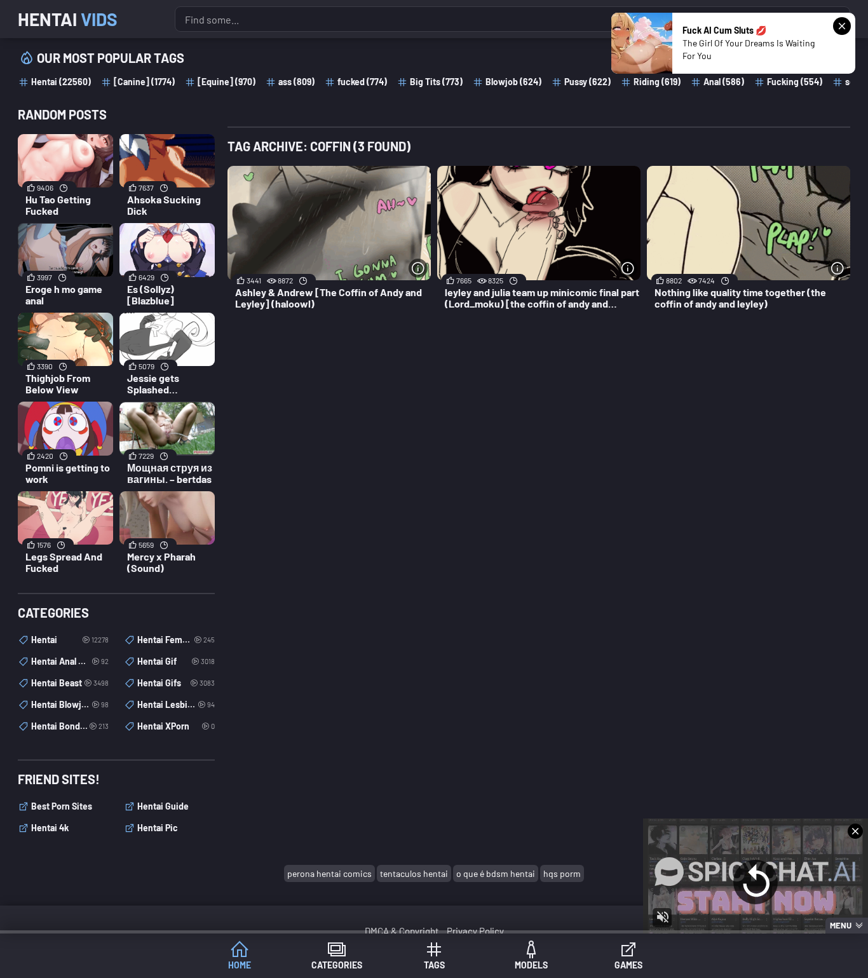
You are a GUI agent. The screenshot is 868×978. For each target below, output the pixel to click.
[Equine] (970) (226, 81)
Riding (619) (657, 81)
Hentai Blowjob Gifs (70, 704)
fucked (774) (362, 81)
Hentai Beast (70, 682)
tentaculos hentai (414, 873)
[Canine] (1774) (144, 81)
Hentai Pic (157, 827)
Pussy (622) (587, 81)
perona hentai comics (329, 873)
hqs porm (562, 873)
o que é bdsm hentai (495, 873)
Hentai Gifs (176, 682)
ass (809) (296, 81)
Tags (434, 965)
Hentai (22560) (61, 81)
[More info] (418, 268)
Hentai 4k (50, 827)
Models (531, 965)
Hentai (68, 19)
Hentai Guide (163, 806)
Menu (840, 925)
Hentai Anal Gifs (70, 661)
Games (628, 965)
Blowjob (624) (513, 81)
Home (239, 965)
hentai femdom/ (176, 639)
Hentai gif (176, 661)
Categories (336, 965)
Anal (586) (723, 81)
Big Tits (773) (436, 81)
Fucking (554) (794, 81)
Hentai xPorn (176, 726)
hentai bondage (70, 726)
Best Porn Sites (61, 806)
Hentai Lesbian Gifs (176, 704)
